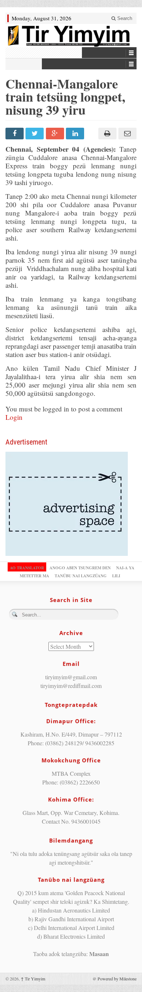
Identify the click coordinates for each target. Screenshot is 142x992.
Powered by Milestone (117, 978)
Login (14, 417)
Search (124, 18)
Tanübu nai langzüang (81, 576)
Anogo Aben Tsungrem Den (80, 568)
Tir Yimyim (33, 978)
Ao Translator (27, 568)
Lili (116, 576)
